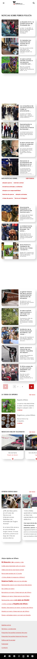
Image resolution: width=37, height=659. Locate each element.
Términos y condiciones (9, 629)
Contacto (5, 648)
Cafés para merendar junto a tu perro (13, 566)
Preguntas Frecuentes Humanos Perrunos (14, 632)
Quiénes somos (6, 625)
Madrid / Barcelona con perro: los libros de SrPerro (17, 607)
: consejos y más (13, 562)
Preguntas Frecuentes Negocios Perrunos (14, 636)
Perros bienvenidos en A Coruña (12, 573)
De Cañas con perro (8, 589)
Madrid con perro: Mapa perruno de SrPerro (15, 611)
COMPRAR (19, 410)
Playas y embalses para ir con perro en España (16, 615)
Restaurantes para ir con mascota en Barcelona (17, 585)
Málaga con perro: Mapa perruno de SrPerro (16, 596)
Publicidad (5, 644)
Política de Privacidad (8, 640)
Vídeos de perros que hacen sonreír (13, 570)
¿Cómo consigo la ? (15, 604)
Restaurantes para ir (15, 600)
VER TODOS (30, 178)
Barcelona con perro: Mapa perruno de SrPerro (16, 592)
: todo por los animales (14, 581)
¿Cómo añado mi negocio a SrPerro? (13, 577)
